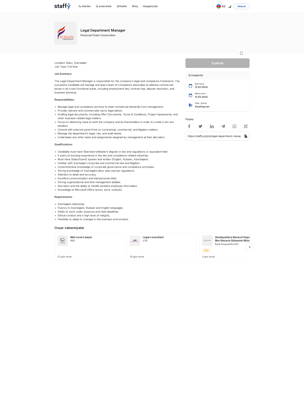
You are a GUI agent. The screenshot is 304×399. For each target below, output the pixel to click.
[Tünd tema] (229, 6)
